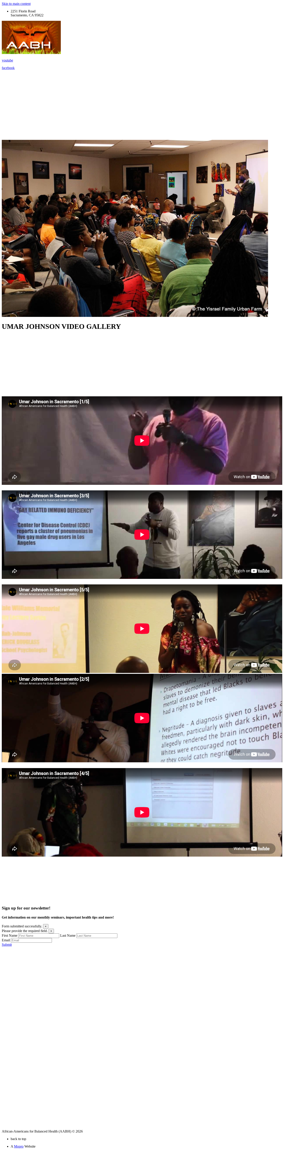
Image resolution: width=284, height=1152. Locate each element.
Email (6, 940)
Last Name (67, 935)
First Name (9, 935)
